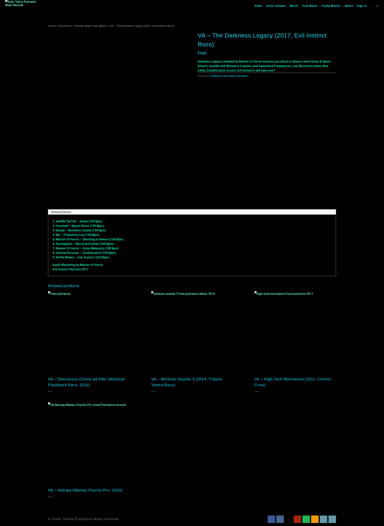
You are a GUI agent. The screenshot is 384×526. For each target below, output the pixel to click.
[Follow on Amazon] (315, 519)
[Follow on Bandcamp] (323, 519)
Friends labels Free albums (91, 25)
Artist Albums (276, 6)
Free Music (310, 6)
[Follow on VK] (280, 519)
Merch (294, 6)
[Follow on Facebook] (271, 519)
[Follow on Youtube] (297, 519)
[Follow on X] (288, 519)
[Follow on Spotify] (306, 519)
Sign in (362, 6)
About (349, 6)
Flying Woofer (331, 6)
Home (258, 6)
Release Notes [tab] (61, 212)
